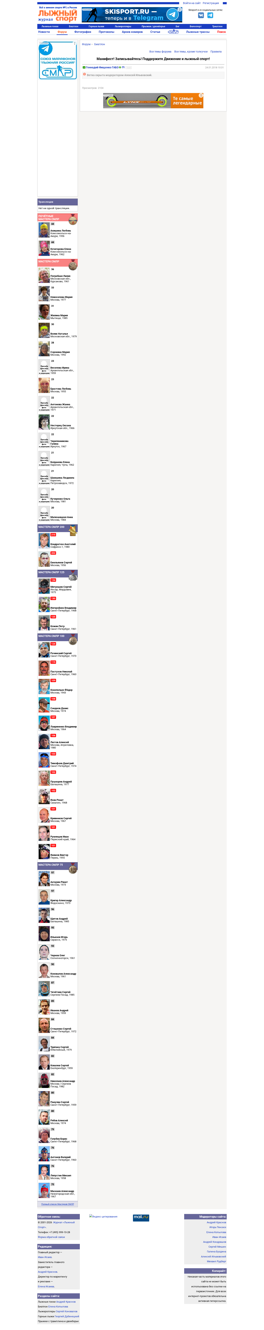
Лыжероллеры (123, 26)
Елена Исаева (46, 1286)
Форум (62, 32)
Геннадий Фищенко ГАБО (102, 67)
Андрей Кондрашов (214, 1241)
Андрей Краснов (47, 1271)
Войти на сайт (192, 3)
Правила (216, 51)
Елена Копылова (58, 1306)
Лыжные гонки (50, 26)
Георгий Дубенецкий (67, 1316)
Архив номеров (132, 32)
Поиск (221, 32)
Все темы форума (160, 51)
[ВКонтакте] (201, 15)
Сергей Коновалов (66, 1311)
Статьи (155, 32)
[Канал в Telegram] (210, 15)
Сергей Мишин (217, 1246)
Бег (177, 26)
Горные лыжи (96, 26)
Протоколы (106, 32)
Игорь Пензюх (217, 1227)
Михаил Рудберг (216, 1261)
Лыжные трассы (197, 32)
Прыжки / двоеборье (153, 26)
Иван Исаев (45, 1257)
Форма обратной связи (51, 1237)
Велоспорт (196, 26)
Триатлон (217, 26)
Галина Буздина (216, 1251)
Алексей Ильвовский (213, 1256)
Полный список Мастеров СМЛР (57, 1204)
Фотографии (82, 32)
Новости (44, 32)
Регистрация (211, 3)
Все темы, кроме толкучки (191, 51)
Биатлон (73, 26)
